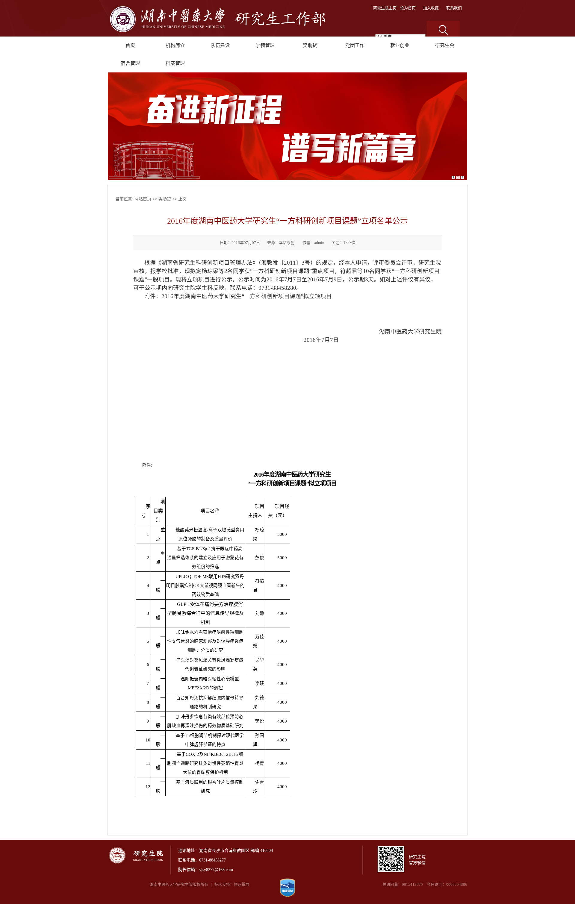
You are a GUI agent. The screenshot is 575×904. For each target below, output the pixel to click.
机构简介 (175, 45)
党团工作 (354, 45)
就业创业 (399, 45)
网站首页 (142, 199)
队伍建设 (220, 45)
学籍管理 (265, 45)
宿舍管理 (130, 63)
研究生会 (444, 45)
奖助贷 (310, 45)
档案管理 (175, 63)
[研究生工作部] (216, 18)
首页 (130, 45)
